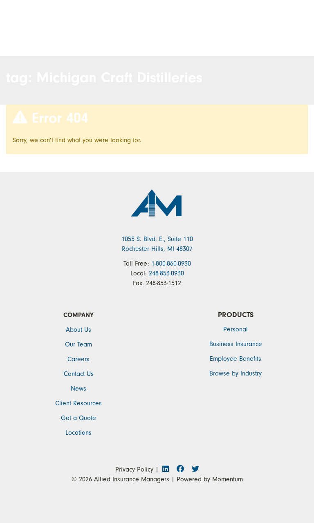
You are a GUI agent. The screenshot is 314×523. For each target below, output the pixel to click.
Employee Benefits (235, 358)
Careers (78, 359)
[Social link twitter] (194, 469)
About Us (78, 329)
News (78, 388)
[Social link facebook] (182, 469)
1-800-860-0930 (171, 263)
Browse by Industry (235, 373)
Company (78, 315)
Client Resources (78, 403)
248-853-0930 (166, 273)
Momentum (227, 479)
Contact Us (79, 374)
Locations (78, 432)
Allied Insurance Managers (131, 479)
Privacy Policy (134, 469)
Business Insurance (235, 344)
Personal (235, 329)
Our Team (78, 344)
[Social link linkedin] (168, 469)
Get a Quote (78, 418)
